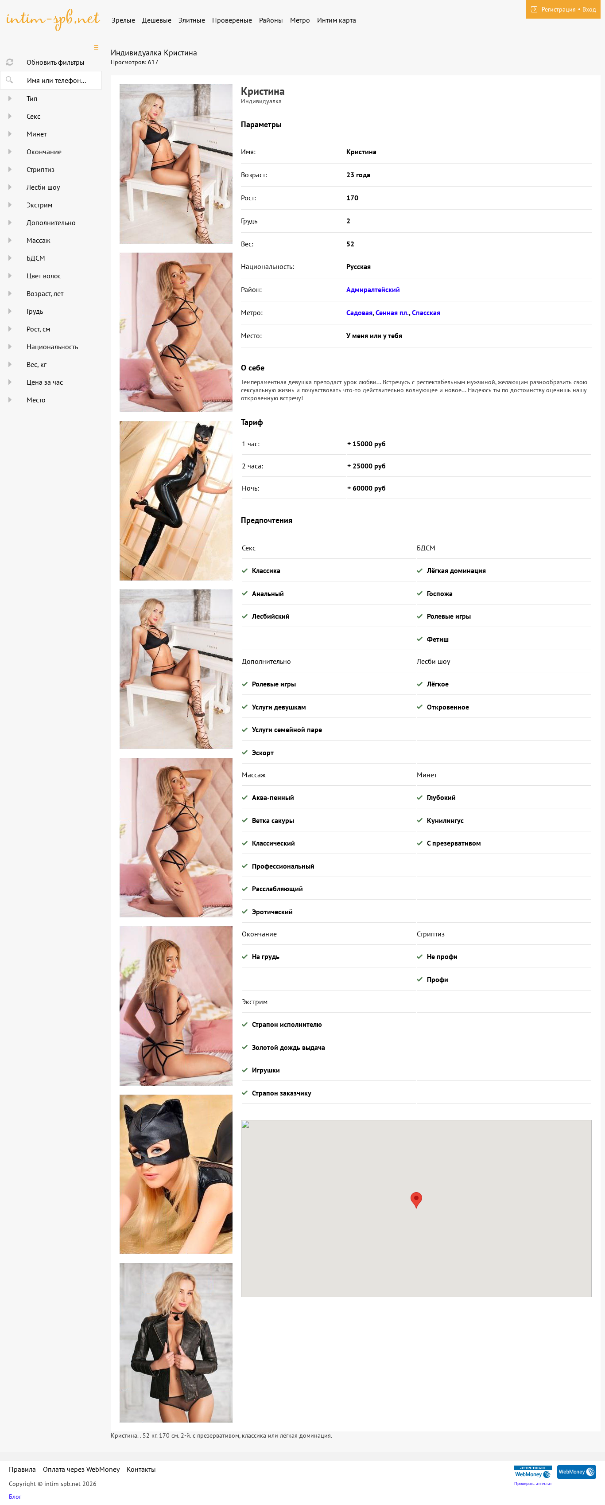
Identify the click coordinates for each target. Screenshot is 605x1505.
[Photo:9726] (176, 501)
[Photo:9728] (176, 1174)
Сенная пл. (392, 312)
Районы (271, 20)
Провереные (232, 20)
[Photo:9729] (176, 1343)
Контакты (141, 1469)
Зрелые (123, 20)
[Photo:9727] (176, 1006)
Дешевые (156, 20)
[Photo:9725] (176, 332)
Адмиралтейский (373, 289)
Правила (22, 1469)
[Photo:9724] (176, 164)
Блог (15, 1497)
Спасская (426, 312)
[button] (416, 1200)
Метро (300, 20)
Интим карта (336, 20)
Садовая (359, 312)
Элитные (191, 20)
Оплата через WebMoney (81, 1469)
